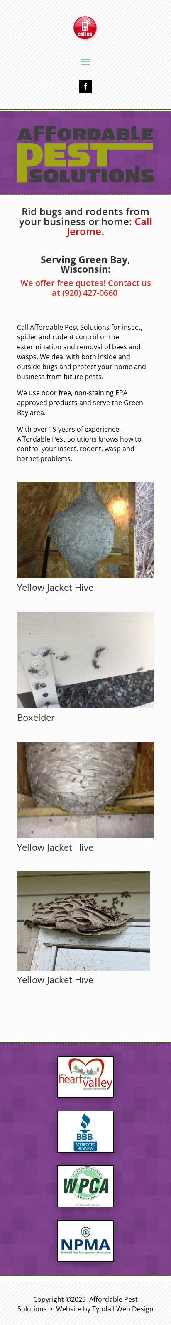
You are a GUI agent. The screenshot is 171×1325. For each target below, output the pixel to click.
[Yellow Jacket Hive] (85, 576)
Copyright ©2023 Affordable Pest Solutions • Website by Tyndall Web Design (85, 1304)
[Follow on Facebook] (85, 86)
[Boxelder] (85, 706)
